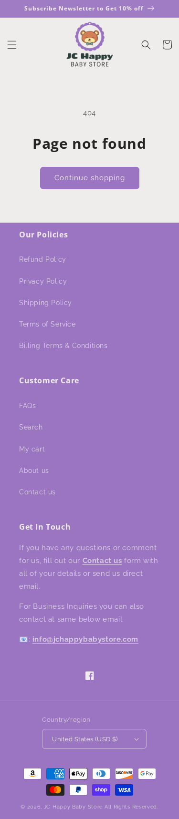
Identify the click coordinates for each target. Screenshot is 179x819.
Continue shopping (89, 178)
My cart (32, 449)
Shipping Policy (45, 303)
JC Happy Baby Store (73, 807)
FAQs (27, 406)
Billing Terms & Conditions (63, 345)
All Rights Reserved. (131, 807)
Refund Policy (42, 259)
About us (34, 470)
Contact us (37, 492)
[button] (11, 44)
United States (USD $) (84, 739)
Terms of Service (47, 324)
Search (31, 427)
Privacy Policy (43, 281)
